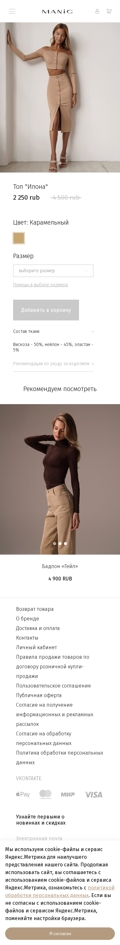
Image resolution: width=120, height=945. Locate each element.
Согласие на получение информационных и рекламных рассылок (54, 714)
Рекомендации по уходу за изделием (51, 363)
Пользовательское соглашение (53, 686)
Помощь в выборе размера (40, 285)
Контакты (27, 638)
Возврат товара (35, 609)
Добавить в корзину (46, 310)
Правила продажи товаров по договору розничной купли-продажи (52, 666)
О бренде (27, 619)
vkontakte (28, 778)
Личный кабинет (36, 647)
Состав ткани (26, 331)
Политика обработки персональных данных (59, 757)
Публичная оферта (39, 695)
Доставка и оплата (38, 628)
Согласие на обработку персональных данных (43, 738)
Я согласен (60, 933)
